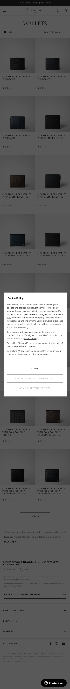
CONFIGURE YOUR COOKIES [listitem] (35, 388)
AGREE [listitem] (35, 368)
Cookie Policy (30, 338)
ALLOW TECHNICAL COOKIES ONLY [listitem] (35, 378)
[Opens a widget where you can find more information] (54, 683)
